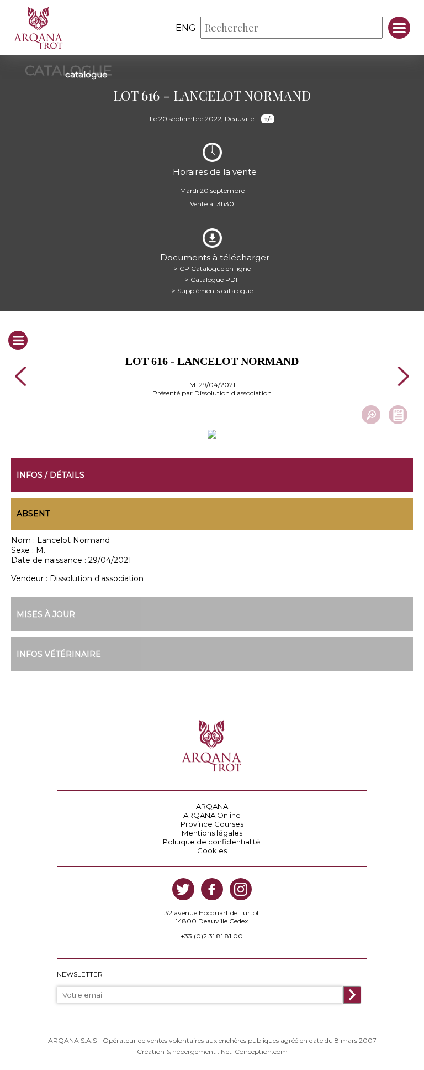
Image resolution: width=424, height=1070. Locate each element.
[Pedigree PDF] (398, 414)
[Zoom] (371, 414)
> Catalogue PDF (212, 279)
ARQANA (212, 806)
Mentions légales (212, 832)
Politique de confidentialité (212, 841)
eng (186, 28)
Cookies (212, 850)
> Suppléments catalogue (212, 290)
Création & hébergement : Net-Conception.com (212, 1051)
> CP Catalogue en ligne (212, 268)
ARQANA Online (212, 815)
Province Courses (212, 824)
